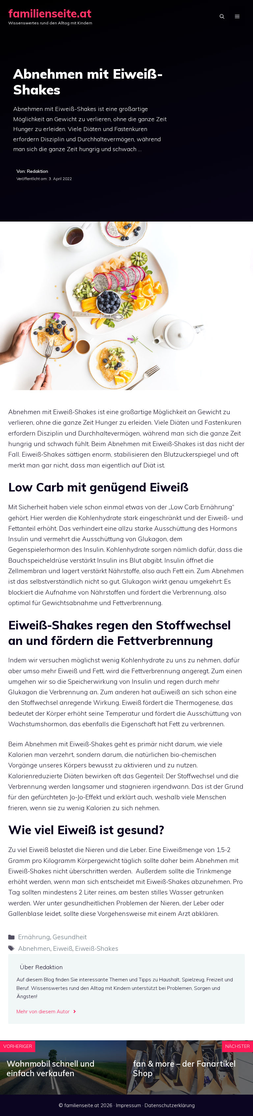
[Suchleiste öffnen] (222, 16)
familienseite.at (49, 13)
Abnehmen (34, 948)
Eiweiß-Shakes (96, 948)
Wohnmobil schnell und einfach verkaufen (51, 1068)
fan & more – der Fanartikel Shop (184, 1068)
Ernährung (34, 937)
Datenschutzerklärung (170, 1105)
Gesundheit (70, 937)
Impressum (128, 1105)
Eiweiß (62, 948)
